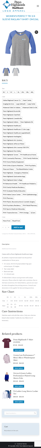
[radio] (3, 92)
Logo (3, 96)
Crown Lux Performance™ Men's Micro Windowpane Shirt (24, 357)
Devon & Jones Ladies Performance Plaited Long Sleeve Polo (24, 375)
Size (3, 88)
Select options (19, 350)
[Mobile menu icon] (38, 6)
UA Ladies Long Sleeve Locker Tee (25, 392)
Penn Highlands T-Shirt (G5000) (23, 341)
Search (35, 413)
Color (3, 217)
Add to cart (18, 227)
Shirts (24, 233)
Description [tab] (5, 244)
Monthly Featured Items (15, 233)
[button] (36, 32)
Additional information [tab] (9, 249)
